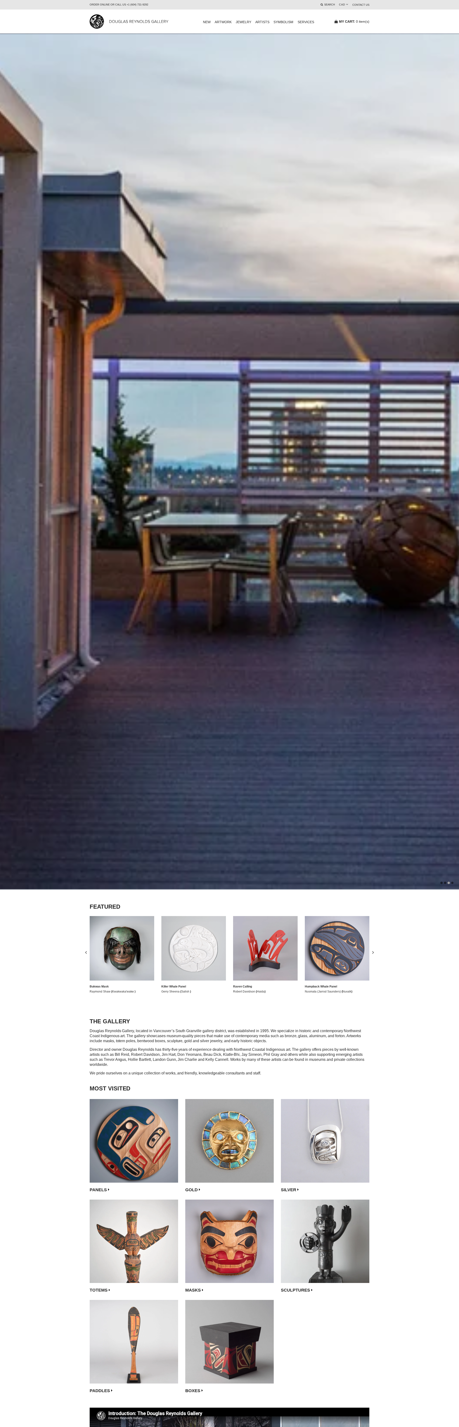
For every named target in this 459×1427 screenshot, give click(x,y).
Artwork (223, 22)
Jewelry (243, 22)
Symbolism (283, 22)
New (207, 22)
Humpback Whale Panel (321, 986)
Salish (185, 991)
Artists (262, 22)
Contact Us (360, 4)
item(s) (354, 21)
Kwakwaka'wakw (123, 991)
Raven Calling (242, 986)
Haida (261, 991)
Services (306, 22)
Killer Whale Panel (173, 986)
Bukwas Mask (99, 986)
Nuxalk (346, 991)
